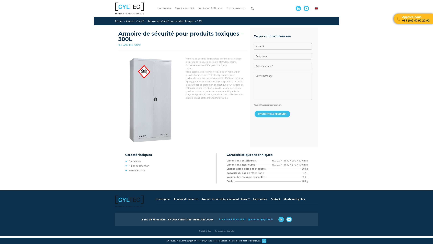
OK (264, 240)
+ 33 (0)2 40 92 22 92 (233, 219)
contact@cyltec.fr (262, 219)
